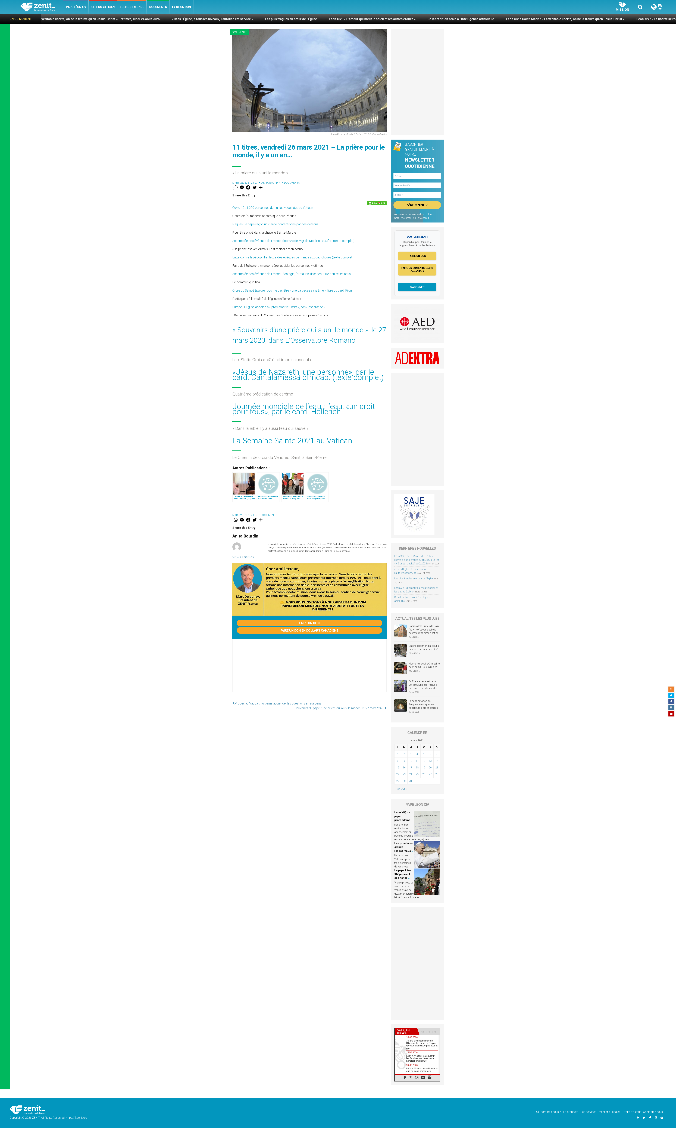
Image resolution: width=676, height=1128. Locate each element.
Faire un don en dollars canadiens (309, 630)
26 (423, 774)
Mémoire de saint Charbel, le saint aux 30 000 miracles (424, 665)
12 (423, 760)
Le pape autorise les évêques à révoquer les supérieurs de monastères (423, 704)
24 (410, 774)
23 (404, 774)
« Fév (397, 788)
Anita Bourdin (270, 182)
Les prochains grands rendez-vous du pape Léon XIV (403, 851)
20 (430, 767)
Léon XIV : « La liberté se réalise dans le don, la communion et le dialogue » (522, 19)
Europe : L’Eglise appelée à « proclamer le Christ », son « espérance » (278, 307)
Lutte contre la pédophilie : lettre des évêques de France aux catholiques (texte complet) (292, 257)
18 (417, 767)
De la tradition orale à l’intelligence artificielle (292, 19)
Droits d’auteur (632, 1112)
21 (436, 767)
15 (397, 767)
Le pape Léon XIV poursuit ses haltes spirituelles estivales (403, 878)
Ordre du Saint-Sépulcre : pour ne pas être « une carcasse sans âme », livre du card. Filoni (292, 290)
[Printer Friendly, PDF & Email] (377, 203)
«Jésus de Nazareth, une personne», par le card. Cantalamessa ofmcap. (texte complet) (308, 374)
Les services (588, 1112)
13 (430, 760)
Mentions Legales (609, 1112)
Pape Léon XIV (76, 7)
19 (423, 767)
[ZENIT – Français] (41, 7)
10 (410, 760)
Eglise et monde (132, 7)
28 (436, 774)
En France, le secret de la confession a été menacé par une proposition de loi (423, 685)
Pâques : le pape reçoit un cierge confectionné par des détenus (275, 224)
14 (436, 760)
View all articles (243, 557)
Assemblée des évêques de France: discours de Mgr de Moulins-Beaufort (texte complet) (293, 241)
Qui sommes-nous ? (548, 1112)
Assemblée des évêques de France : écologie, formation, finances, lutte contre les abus (291, 274)
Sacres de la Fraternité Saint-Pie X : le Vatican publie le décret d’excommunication (424, 629)
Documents (158, 7)
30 (404, 781)
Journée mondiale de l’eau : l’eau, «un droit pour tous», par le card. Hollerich (303, 409)
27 (430, 774)
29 (397, 781)
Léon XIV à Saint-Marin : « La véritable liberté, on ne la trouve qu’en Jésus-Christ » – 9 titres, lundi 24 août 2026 (416, 560)
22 (397, 774)
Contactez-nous (653, 1112)
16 (404, 767)
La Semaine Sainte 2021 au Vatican (292, 440)
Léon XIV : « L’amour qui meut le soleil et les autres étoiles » (203, 19)
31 (410, 781)
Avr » (404, 788)
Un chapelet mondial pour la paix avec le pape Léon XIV (424, 647)
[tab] (406, 1031)
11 (417, 760)
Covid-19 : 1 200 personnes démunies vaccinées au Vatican (272, 207)
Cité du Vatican (103, 7)
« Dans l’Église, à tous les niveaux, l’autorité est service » (43, 19)
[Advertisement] (309, 669)
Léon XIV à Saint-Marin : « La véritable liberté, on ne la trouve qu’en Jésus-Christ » (396, 19)
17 (410, 767)
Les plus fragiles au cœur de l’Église (122, 19)
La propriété (570, 1112)
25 (417, 774)
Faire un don (181, 7)
